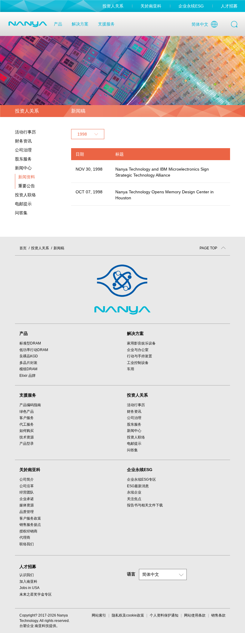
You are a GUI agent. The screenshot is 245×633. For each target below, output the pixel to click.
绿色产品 (26, 411)
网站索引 (99, 615)
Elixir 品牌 (27, 376)
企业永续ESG (191, 6)
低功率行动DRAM (33, 350)
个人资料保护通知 (164, 615)
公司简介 (26, 479)
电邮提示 (23, 203)
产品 (58, 24)
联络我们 (26, 544)
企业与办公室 (137, 350)
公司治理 (134, 418)
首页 (23, 248)
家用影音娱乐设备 (141, 343)
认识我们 (26, 575)
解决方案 (80, 24)
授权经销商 (28, 531)
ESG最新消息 (138, 486)
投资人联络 (25, 194)
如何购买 (26, 431)
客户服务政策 (30, 518)
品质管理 (26, 512)
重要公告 (26, 185)
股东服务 (134, 424)
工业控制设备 (137, 363)
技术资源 (26, 437)
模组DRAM (28, 369)
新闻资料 (26, 176)
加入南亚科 (28, 581)
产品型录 (26, 443)
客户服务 (26, 418)
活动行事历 (25, 132)
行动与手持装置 (139, 356)
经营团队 (26, 492)
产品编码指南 (30, 405)
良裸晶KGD (28, 356)
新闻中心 (134, 431)
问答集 (21, 212)
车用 (130, 369)
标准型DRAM (30, 343)
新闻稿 (58, 248)
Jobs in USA (29, 588)
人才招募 (229, 6)
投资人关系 (112, 6)
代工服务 (26, 424)
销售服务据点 (30, 525)
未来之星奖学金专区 (35, 594)
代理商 (24, 537)
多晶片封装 (28, 363)
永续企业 (134, 492)
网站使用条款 (195, 615)
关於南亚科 (150, 6)
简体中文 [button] (150, 574)
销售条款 (218, 615)
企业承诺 (26, 499)
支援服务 (106, 24)
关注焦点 (134, 499)
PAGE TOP (209, 248)
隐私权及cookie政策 (128, 615)
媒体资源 (26, 505)
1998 (82, 134)
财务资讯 (134, 411)
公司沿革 (26, 486)
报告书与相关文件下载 (145, 505)
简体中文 (200, 24)
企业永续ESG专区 (141, 479)
